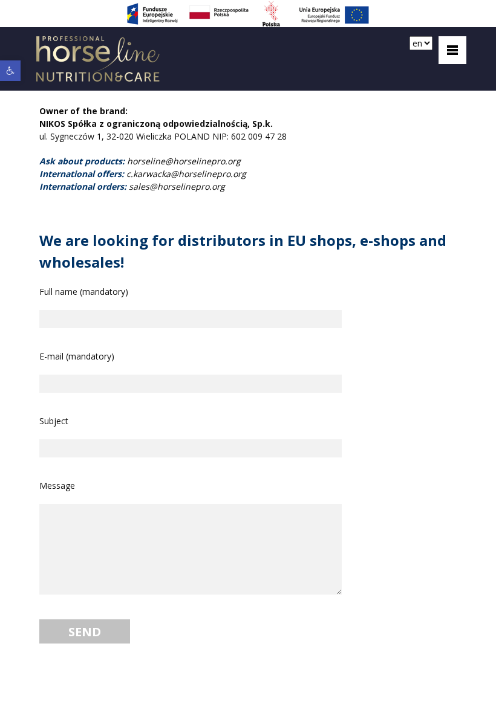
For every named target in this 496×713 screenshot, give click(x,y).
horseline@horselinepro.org (184, 161)
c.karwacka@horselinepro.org (186, 173)
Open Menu (452, 50)
